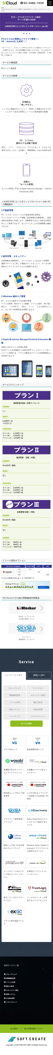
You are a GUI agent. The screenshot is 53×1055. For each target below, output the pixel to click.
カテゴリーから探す (14, 675)
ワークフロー (38, 688)
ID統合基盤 (37, 709)
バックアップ (14, 716)
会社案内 (14, 1029)
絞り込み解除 (26, 723)
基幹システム (14, 709)
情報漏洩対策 (14, 695)
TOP (2, 7)
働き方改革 (37, 702)
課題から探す (39, 675)
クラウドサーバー (38, 716)
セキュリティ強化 (38, 695)
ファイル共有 (14, 702)
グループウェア (14, 688)
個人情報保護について (33, 1029)
